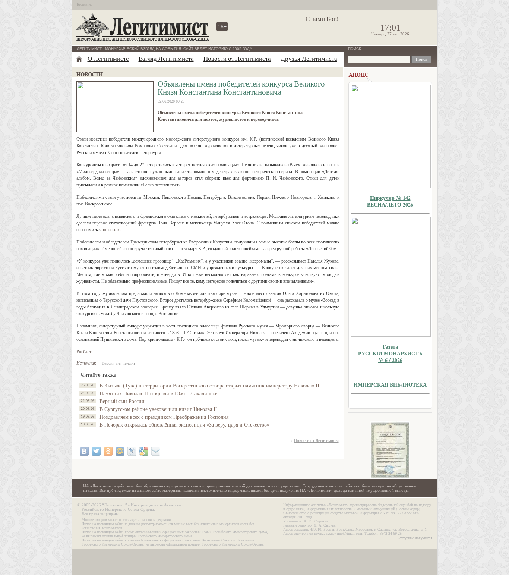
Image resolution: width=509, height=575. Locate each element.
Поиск (355, 49)
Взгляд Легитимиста (166, 58)
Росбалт (83, 351)
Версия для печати (118, 363)
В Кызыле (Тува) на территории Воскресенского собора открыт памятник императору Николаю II (209, 386)
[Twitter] (96, 451)
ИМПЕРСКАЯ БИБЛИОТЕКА (390, 385)
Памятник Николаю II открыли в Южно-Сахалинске (158, 393)
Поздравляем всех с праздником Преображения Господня (163, 417)
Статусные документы (415, 538)
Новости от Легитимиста (237, 58)
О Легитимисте (108, 58)
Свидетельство (390, 450)
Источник (86, 363)
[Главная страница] (79, 59)
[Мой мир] (120, 451)
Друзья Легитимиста (309, 58)
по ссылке (112, 229)
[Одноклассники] (108, 451)
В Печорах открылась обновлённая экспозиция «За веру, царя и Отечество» (184, 425)
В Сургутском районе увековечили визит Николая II (158, 409)
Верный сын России (122, 401)
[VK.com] (84, 451)
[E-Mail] (155, 451)
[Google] (143, 451)
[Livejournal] (131, 451)
